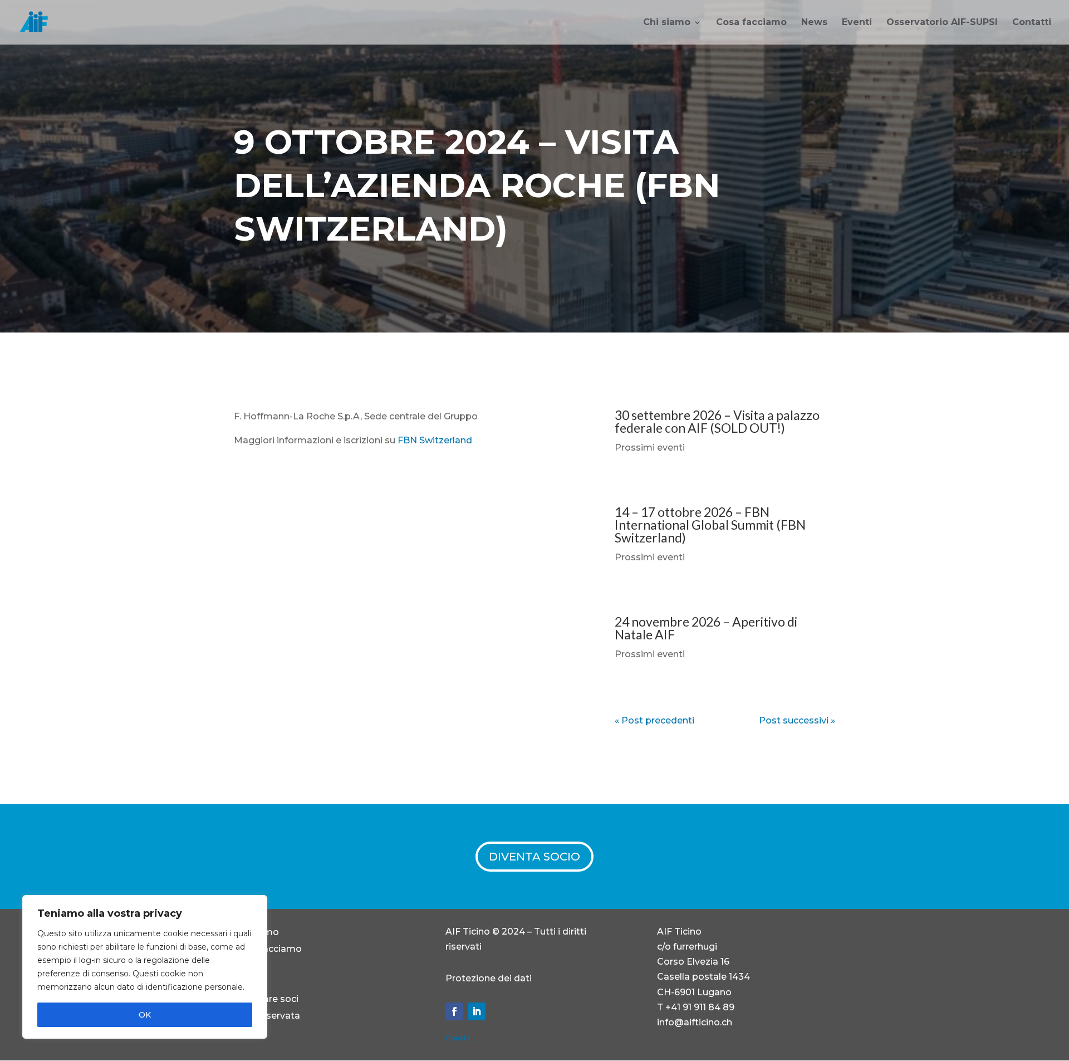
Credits (457, 1038)
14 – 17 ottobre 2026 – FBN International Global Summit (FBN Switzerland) (710, 524)
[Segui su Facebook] (454, 1011)
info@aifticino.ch (694, 1022)
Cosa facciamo (751, 22)
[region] (144, 967)
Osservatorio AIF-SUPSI (942, 22)
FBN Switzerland (435, 440)
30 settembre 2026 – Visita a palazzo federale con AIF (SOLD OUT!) (717, 421)
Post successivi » (797, 720)
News (814, 22)
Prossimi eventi (650, 447)
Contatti (1031, 22)
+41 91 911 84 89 (699, 1007)
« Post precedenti (654, 720)
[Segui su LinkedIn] (477, 1011)
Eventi (857, 22)
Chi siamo (666, 22)
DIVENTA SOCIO (534, 856)
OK (145, 1015)
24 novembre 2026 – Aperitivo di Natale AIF (706, 628)
